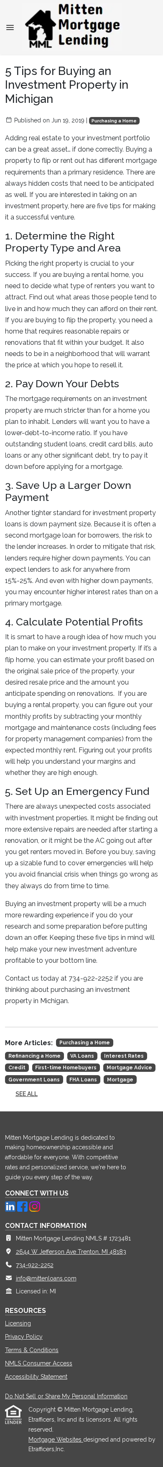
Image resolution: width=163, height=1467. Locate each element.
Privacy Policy (24, 1336)
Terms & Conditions (32, 1350)
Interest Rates (124, 1056)
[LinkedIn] (11, 1206)
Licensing (18, 1323)
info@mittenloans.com (46, 1278)
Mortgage (120, 1080)
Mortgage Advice (129, 1068)
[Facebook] (23, 1206)
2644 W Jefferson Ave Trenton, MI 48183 (71, 1251)
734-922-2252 (34, 1265)
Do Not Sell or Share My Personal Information (66, 1396)
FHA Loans (83, 1080)
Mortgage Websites (55, 1439)
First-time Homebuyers (66, 1068)
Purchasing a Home (114, 120)
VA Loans (82, 1056)
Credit (16, 1068)
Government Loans (34, 1080)
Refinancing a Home (34, 1056)
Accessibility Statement (36, 1376)
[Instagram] (34, 1206)
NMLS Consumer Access (38, 1363)
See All (26, 1094)
